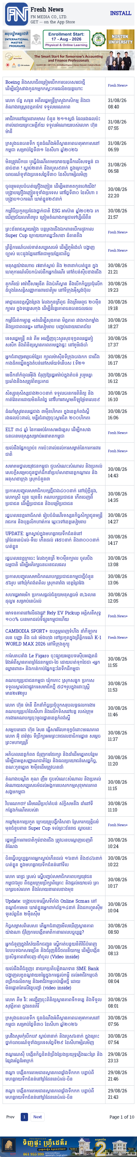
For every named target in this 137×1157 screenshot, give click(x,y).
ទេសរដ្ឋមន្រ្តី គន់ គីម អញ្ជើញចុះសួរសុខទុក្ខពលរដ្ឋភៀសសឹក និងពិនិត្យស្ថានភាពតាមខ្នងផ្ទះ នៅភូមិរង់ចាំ (49, 342)
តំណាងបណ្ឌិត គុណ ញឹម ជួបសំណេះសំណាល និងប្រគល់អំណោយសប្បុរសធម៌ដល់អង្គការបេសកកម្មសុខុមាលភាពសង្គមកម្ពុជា (53, 786)
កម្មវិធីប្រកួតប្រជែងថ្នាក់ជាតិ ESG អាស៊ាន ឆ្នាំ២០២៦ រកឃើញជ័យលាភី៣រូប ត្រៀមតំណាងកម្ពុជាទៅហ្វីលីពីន (52, 214)
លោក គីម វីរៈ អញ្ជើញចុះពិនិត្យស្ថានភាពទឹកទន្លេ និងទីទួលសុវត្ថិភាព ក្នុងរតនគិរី (53, 1003)
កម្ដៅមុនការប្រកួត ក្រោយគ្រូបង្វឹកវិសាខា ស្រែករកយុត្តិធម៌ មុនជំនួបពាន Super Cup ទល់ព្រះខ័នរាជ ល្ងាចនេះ (52, 825)
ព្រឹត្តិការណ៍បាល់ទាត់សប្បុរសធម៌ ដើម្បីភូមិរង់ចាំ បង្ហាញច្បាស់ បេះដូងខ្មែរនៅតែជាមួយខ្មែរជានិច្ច (50, 251)
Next (37, 1116)
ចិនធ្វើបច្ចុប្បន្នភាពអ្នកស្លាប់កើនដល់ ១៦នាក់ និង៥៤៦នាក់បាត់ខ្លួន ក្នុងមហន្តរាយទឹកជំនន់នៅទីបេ (53, 861)
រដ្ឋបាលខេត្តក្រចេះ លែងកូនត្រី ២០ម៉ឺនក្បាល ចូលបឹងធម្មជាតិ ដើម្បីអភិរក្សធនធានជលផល (49, 561)
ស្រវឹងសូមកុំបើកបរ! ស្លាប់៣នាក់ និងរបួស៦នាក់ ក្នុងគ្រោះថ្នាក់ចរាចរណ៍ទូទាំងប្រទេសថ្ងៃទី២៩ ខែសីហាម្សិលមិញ (52, 1039)
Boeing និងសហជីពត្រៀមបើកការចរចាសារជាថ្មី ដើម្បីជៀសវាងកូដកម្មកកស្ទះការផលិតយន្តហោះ (45, 85)
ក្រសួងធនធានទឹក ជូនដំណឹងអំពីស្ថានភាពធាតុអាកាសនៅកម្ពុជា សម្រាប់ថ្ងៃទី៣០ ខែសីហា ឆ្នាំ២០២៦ (52, 1021)
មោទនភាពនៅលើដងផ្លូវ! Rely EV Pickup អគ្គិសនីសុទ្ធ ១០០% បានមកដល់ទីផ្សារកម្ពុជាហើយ (53, 616)
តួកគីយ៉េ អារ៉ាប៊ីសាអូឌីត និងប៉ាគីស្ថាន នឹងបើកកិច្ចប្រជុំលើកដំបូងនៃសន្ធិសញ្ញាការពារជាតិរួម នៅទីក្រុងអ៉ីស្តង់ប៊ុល (54, 287)
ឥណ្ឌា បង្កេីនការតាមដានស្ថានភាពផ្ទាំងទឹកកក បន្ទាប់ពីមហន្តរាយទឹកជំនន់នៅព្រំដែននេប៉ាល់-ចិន (49, 1076)
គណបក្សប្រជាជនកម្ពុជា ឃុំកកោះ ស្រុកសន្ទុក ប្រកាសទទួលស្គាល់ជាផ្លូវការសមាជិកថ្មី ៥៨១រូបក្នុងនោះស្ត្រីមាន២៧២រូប (49, 687)
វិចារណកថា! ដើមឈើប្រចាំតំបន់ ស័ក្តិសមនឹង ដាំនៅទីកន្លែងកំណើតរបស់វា (49, 807)
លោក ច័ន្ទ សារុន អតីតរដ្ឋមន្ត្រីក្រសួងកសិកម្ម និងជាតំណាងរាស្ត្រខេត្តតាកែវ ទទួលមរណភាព (47, 104)
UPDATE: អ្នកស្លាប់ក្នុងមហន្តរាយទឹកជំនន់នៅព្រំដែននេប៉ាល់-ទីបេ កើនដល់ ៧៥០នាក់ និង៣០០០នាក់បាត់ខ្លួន (52, 540)
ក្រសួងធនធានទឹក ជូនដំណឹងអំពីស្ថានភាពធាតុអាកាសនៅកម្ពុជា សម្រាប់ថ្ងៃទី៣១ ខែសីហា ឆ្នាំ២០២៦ (52, 147)
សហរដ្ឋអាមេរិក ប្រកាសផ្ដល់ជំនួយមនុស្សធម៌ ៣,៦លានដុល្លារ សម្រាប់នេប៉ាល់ (50, 598)
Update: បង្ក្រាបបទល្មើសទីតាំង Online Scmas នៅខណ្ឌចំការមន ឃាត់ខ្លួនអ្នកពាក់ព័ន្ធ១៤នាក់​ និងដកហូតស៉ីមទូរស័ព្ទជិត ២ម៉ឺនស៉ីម (54, 908)
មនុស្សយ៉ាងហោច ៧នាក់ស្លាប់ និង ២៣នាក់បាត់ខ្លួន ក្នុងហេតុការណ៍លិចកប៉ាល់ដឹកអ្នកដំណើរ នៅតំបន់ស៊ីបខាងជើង (53, 269)
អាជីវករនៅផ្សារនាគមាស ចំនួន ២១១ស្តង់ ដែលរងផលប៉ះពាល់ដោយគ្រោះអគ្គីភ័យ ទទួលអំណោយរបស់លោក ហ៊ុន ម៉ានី (52, 125)
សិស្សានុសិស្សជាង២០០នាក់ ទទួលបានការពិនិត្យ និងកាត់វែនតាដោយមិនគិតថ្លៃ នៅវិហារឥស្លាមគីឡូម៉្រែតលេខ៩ (52, 396)
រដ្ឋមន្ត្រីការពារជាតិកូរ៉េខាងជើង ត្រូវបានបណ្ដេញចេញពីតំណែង (49, 843)
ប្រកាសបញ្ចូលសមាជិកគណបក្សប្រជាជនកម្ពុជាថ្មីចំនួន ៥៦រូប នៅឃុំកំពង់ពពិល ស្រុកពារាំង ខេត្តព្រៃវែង (49, 580)
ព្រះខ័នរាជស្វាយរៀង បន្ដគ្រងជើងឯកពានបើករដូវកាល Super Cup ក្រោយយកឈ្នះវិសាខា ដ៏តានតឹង (49, 232)
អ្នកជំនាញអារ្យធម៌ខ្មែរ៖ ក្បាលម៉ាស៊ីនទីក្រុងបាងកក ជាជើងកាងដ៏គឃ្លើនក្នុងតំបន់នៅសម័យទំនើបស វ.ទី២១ (52, 360)
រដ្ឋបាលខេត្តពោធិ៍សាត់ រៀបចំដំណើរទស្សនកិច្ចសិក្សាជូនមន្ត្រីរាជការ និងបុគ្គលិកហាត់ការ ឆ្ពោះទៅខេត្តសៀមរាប (54, 519)
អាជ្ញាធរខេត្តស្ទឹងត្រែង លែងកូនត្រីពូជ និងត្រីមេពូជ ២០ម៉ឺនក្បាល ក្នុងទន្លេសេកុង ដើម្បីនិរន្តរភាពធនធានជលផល (53, 305)
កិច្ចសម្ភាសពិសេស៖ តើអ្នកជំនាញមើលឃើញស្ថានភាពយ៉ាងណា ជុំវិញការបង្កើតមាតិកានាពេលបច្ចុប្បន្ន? (49, 929)
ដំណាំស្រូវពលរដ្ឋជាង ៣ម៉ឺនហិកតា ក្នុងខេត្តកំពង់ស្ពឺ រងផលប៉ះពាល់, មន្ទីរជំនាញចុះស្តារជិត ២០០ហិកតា (47, 415)
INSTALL (120, 14)
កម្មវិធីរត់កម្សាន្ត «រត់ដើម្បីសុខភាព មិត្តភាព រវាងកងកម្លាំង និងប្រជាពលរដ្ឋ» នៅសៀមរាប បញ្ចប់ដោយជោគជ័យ (52, 323)
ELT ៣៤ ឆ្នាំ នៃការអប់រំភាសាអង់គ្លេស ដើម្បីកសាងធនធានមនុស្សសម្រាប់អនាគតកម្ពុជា (48, 433)
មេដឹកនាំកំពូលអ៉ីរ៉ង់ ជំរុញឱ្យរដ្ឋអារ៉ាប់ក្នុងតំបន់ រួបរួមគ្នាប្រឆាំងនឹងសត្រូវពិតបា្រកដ (48, 378)
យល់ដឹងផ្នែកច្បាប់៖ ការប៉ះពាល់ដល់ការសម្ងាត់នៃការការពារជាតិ (53, 451)
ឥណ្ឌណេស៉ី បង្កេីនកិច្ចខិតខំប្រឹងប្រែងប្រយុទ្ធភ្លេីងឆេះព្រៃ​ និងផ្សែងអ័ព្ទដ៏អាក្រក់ (54, 1058)
